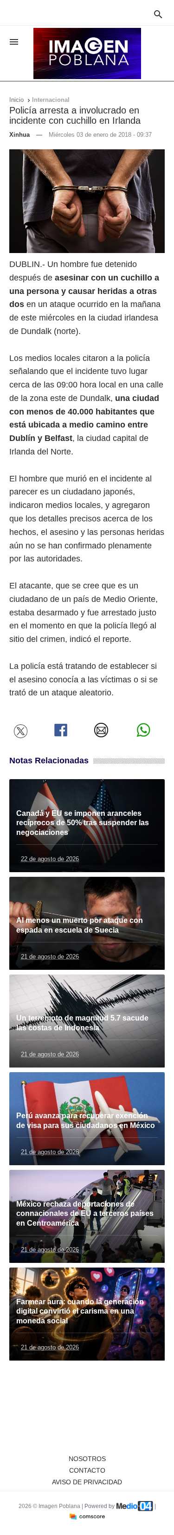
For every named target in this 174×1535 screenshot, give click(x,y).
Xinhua (19, 134)
